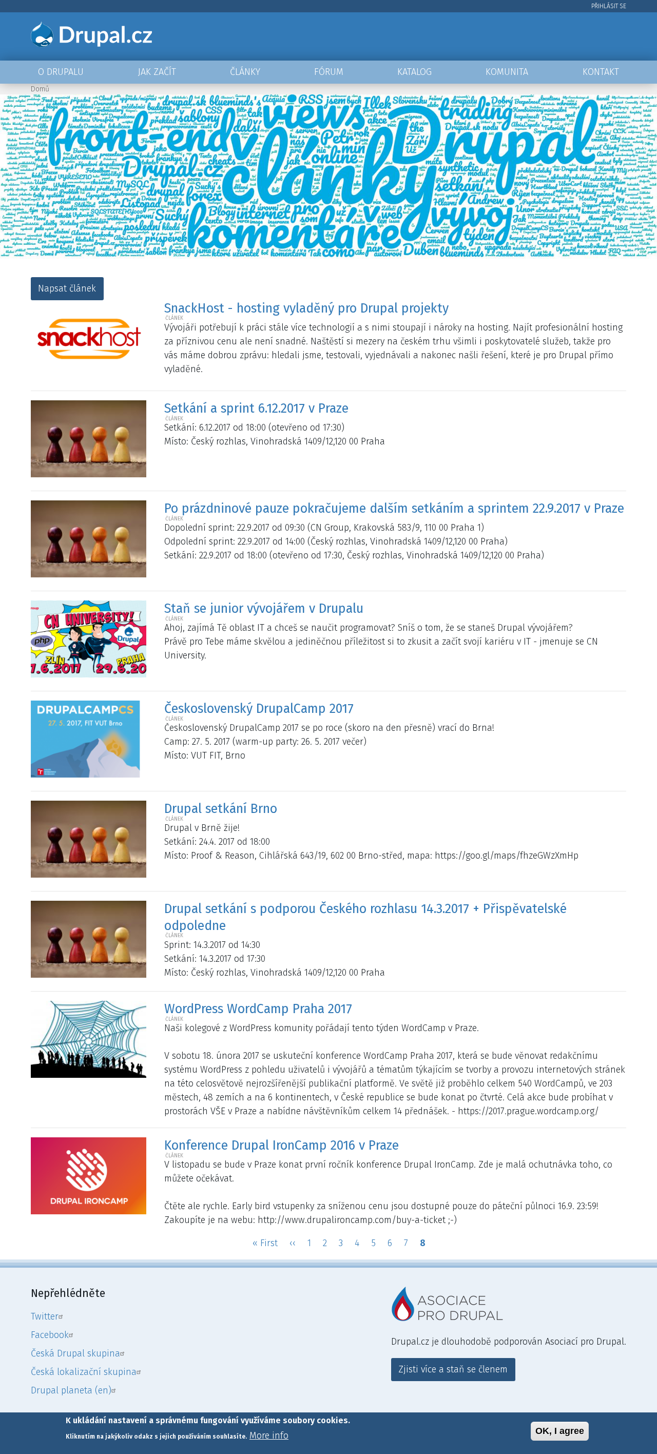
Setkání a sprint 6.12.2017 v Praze (256, 408)
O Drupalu (61, 71)
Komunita (507, 71)
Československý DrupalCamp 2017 (259, 708)
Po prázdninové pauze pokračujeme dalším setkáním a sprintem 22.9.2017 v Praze (394, 508)
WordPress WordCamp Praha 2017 (258, 1009)
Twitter (45, 1316)
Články (245, 71)
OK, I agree (559, 1431)
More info (268, 1435)
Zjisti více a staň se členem (453, 1369)
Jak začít (157, 71)
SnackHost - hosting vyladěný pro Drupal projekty (306, 308)
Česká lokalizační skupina (84, 1372)
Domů (40, 89)
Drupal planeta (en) (71, 1390)
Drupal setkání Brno (220, 809)
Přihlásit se (608, 6)
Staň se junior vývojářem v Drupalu (263, 608)
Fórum (328, 71)
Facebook (50, 1335)
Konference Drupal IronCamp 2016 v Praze (281, 1145)
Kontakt (601, 71)
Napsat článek (67, 288)
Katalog (414, 71)
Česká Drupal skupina (75, 1353)
